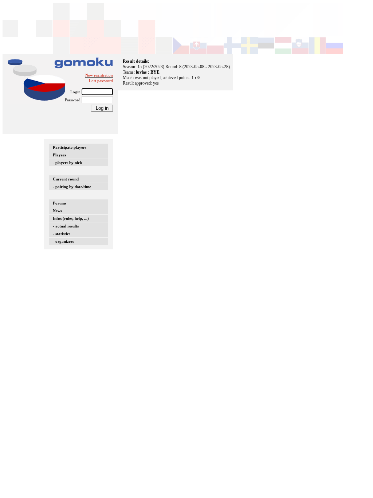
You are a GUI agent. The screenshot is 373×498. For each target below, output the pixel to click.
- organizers (63, 241)
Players (59, 155)
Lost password (101, 80)
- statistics (61, 234)
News (57, 211)
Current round (66, 179)
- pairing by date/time (72, 186)
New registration (99, 75)
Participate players (69, 147)
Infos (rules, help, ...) (71, 218)
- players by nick (67, 162)
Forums (59, 203)
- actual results (66, 226)
